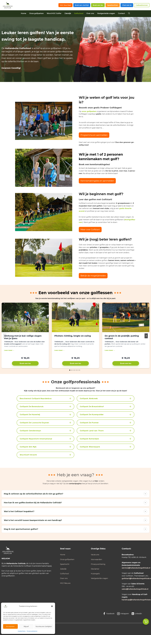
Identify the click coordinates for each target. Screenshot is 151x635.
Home (23, 13)
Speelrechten (112, 5)
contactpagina (75, 484)
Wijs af (26, 626)
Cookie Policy (22, 631)
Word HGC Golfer (54, 13)
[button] (52, 606)
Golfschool (78, 13)
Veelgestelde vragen (106, 13)
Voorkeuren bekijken (44, 626)
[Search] (129, 13)
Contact (121, 13)
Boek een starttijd (82, 5)
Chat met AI (126, 5)
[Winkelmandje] (146, 622)
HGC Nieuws (65, 583)
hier (96, 481)
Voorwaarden (96, 559)
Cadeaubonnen (142, 5)
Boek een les (98, 5)
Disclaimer (95, 569)
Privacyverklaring (32, 631)
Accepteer (10, 626)
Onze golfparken (36, 13)
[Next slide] (146, 335)
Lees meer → (9, 350)
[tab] (69, 370)
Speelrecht (64, 564)
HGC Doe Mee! (65, 5)
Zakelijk (68, 13)
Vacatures (95, 555)
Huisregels (95, 574)
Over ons (90, 13)
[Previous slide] (4, 335)
